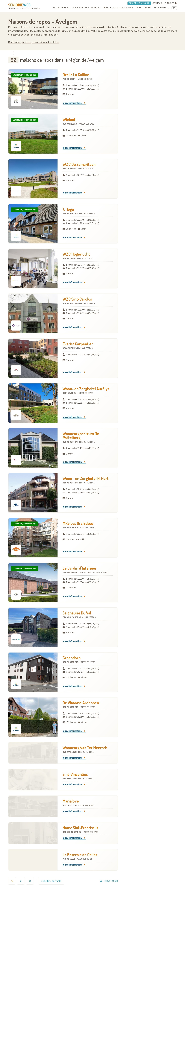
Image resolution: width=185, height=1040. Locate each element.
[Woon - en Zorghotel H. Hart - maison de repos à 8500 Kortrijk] (33, 492)
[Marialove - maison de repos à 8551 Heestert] (33, 806)
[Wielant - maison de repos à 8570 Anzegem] (33, 134)
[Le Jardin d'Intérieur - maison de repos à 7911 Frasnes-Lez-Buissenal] (33, 582)
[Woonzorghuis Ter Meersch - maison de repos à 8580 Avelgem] (33, 752)
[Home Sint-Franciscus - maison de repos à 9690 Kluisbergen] (33, 833)
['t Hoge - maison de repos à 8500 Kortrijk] (33, 223)
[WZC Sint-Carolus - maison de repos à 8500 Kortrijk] (33, 313)
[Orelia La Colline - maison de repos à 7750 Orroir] (33, 89)
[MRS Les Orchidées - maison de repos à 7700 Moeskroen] (33, 537)
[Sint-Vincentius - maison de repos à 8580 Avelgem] (33, 779)
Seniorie (19, 5)
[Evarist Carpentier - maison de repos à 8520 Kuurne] (33, 358)
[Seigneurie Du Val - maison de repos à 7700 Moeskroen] (33, 627)
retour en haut (111, 880)
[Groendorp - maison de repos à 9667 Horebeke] (33, 672)
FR (174, 8)
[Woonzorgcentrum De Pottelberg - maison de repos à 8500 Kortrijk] (33, 448)
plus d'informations (73, 103)
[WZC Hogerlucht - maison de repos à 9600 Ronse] (33, 268)
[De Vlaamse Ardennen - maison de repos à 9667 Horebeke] (33, 717)
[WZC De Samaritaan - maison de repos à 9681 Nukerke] (33, 178)
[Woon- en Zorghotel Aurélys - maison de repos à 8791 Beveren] (33, 403)
